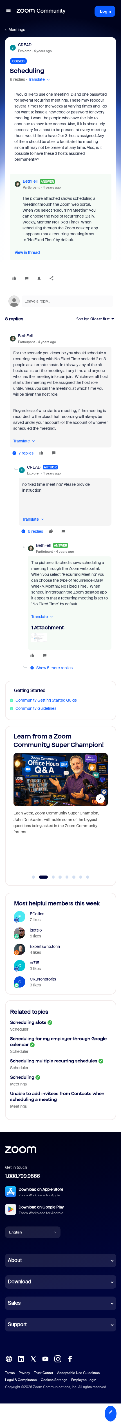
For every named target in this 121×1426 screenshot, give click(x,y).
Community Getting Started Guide (46, 700)
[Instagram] (57, 1358)
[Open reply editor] (60, 301)
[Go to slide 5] (67, 877)
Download (19, 1281)
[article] (60, 395)
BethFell (30, 181)
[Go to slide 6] (74, 877)
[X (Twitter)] (33, 1358)
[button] (8, 11)
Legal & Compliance (21, 1380)
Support (17, 1324)
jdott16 (36, 930)
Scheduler (19, 1029)
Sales (14, 1303)
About (15, 1260)
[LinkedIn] (20, 1358)
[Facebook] (69, 1358)
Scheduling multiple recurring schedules (53, 1061)
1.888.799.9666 (22, 1176)
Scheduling (22, 1077)
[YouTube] (45, 1358)
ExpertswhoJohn (45, 946)
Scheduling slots (28, 1022)
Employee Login (83, 1380)
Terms (10, 1373)
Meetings (16, 29)
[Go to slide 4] (60, 877)
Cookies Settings (54, 1380)
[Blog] (8, 1358)
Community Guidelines (35, 708)
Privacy (24, 1373)
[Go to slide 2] (40, 877)
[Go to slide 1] (33, 877)
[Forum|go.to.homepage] (41, 11)
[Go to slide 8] (87, 877)
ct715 (34, 962)
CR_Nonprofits (43, 979)
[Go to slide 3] (50, 877)
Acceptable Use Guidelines (78, 1373)
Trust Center (43, 1373)
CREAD (25, 44)
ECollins (37, 913)
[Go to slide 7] (80, 877)
